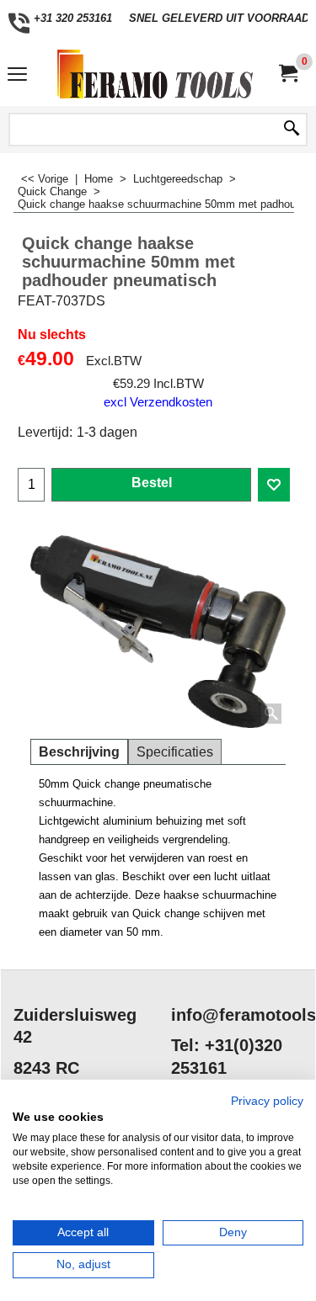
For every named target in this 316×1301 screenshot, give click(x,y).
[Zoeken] (291, 129)
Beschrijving (79, 752)
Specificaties (175, 752)
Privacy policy (267, 1101)
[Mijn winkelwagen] (287, 73)
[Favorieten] (274, 485)
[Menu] (17, 76)
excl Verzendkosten (158, 402)
